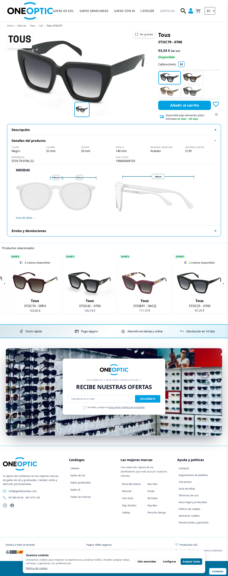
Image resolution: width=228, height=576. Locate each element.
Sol (41, 25)
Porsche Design (156, 512)
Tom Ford (127, 498)
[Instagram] (5, 505)
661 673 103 (33, 497)
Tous (32, 25)
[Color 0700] (169, 78)
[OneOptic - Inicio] (30, 11)
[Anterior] (4, 284)
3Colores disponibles (37, 262)
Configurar (169, 561)
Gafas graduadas (80, 482)
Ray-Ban (152, 505)
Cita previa (185, 482)
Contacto (184, 468)
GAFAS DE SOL (63, 11)
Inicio (10, 25)
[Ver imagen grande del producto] (82, 72)
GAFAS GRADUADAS (94, 11)
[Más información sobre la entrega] (216, 114)
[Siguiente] (223, 284)
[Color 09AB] (192, 91)
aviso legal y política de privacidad (126, 407)
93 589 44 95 (16, 497)
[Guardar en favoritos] (215, 104)
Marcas (21, 25)
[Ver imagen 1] (82, 109)
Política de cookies (189, 509)
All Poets (152, 498)
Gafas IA (75, 489)
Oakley (126, 512)
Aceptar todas (191, 561)
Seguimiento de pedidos (193, 475)
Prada (150, 491)
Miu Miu (152, 484)
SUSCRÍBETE (148, 398)
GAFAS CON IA (124, 11)
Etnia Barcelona (131, 484)
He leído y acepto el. (116, 407)
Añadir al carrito (184, 105)
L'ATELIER (147, 11)
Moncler (127, 491)
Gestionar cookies (189, 515)
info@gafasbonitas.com (23, 491)
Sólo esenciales (147, 561)
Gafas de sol (77, 475)
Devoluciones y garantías (194, 522)
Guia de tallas (187, 488)
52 (181, 64)
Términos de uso (188, 495)
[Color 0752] (192, 78)
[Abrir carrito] (198, 11)
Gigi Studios (129, 505)
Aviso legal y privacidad (193, 502)
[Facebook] (12, 505)
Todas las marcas (80, 496)
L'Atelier (75, 468)
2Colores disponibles (202, 262)
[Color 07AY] (169, 91)
